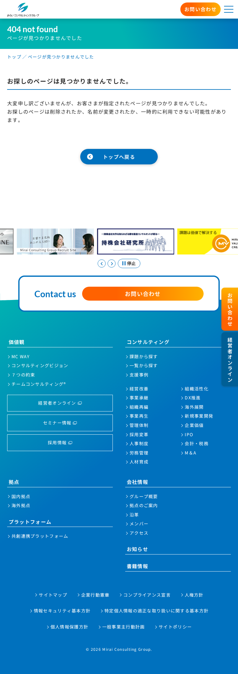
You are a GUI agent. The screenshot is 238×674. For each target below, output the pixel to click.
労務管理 (139, 453)
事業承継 (139, 397)
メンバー (139, 523)
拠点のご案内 (144, 505)
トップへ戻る (119, 156)
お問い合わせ (200, 9)
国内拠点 (20, 496)
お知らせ (137, 549)
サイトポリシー (175, 627)
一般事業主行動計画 (123, 627)
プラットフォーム (30, 521)
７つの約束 (23, 375)
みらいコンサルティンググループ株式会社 (23, 10)
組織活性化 (196, 388)
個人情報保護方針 (69, 627)
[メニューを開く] (228, 9)
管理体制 (139, 425)
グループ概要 (144, 496)
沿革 (134, 514)
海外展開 (194, 407)
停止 (131, 263)
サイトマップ (53, 595)
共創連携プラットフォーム (39, 536)
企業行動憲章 (95, 595)
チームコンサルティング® (38, 384)
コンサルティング (148, 342)
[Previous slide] (102, 263)
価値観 (17, 342)
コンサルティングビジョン (39, 365)
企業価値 (194, 425)
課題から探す (144, 356)
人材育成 (139, 462)
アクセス (139, 533)
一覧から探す (144, 365)
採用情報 (57, 442)
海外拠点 (20, 505)
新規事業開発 (199, 416)
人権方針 (194, 595)
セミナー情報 (57, 423)
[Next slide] (112, 263)
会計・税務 (196, 443)
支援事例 (139, 375)
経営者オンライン (57, 403)
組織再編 (139, 407)
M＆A (190, 453)
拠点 (14, 481)
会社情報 (137, 481)
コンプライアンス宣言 (147, 595)
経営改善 (139, 388)
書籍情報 (137, 566)
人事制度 (139, 443)
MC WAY (20, 356)
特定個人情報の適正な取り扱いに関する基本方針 (156, 610)
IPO (189, 434)
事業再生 (139, 416)
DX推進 (193, 397)
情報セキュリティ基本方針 (62, 610)
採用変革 (139, 434)
